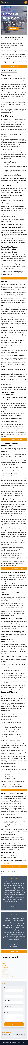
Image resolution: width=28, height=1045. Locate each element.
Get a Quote (13, 28)
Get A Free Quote (14, 951)
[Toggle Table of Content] (14, 70)
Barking (7, 863)
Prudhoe (3, 863)
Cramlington (5, 965)
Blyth (3, 972)
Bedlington (5, 967)
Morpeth (4, 963)
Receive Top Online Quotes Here (14, 866)
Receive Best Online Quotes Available (14, 568)
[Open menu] (25, 2)
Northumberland (6, 974)
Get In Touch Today (14, 66)
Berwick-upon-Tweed (7, 976)
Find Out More (14, 790)
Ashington (4, 969)
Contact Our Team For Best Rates (14, 278)
